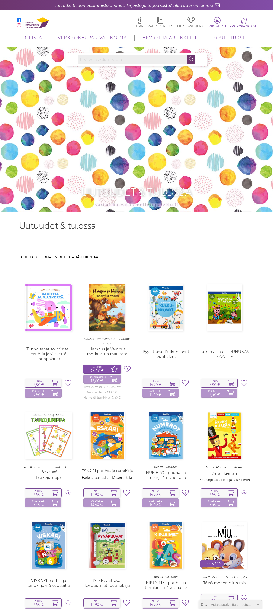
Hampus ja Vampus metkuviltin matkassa (107, 351)
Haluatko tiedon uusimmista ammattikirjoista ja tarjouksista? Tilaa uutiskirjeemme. (133, 5)
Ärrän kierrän (224, 473)
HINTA (69, 257)
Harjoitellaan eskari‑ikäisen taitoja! (107, 477)
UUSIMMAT (44, 257)
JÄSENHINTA (86, 257)
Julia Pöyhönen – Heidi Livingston (224, 577)
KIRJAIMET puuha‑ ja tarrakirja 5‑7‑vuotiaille (166, 585)
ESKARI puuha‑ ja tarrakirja (107, 470)
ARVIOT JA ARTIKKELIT (169, 37)
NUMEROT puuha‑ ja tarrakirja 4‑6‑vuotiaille (166, 475)
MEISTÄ (33, 37)
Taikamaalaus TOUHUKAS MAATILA (224, 354)
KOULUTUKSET (230, 37)
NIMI (58, 257)
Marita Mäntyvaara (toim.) (224, 467)
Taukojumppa (49, 477)
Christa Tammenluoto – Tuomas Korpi (107, 341)
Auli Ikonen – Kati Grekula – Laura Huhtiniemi (48, 469)
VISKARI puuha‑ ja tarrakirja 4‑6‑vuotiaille (48, 583)
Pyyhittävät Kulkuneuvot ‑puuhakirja (166, 354)
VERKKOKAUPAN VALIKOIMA (92, 37)
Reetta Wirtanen (166, 467)
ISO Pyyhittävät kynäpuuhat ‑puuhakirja (107, 583)
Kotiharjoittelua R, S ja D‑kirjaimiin (224, 480)
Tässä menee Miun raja (224, 582)
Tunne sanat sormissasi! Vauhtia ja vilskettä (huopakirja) (48, 353)
